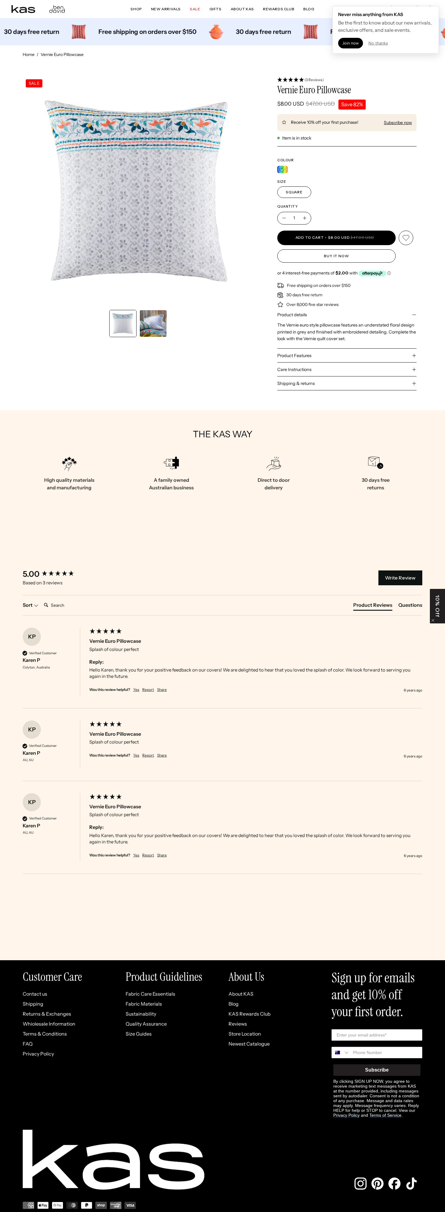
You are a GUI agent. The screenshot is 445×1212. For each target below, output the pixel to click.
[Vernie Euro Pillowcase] (123, 323)
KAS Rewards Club (250, 1014)
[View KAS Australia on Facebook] (394, 1184)
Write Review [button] (400, 578)
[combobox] (341, 1052)
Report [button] (148, 689)
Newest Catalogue (249, 1044)
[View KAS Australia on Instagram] (360, 1184)
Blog (234, 1004)
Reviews (238, 1024)
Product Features (294, 355)
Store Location (245, 1034)
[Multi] (282, 169)
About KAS (241, 994)
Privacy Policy (38, 1054)
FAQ (28, 1044)
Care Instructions (294, 369)
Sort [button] (28, 605)
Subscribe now (398, 122)
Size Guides (139, 1034)
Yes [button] (136, 689)
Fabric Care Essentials (150, 994)
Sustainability (141, 1014)
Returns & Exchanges (47, 1014)
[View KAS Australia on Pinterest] (377, 1184)
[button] (347, 80)
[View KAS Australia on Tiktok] (411, 1184)
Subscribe (377, 1069)
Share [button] (162, 689)
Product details (292, 314)
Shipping (33, 1004)
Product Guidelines (164, 976)
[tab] (372, 606)
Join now (350, 43)
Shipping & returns (296, 383)
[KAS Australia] (24, 9)
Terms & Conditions (45, 1034)
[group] (54, 574)
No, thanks (378, 43)
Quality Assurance (146, 1024)
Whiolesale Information (49, 1024)
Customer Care (52, 976)
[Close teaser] (433, 620)
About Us (246, 976)
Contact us (35, 994)
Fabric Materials (144, 1004)
